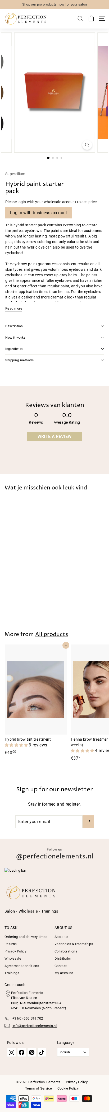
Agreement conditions (21, 966)
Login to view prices (22, 605)
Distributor (62, 958)
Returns (10, 944)
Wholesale (12, 958)
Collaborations (65, 951)
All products (51, 634)
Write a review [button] (55, 436)
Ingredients (14, 349)
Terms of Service (38, 1088)
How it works (15, 337)
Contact (60, 966)
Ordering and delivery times (25, 937)
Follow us (54, 854)
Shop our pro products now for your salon (54, 4)
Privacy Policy (15, 951)
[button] (17, 745)
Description (14, 326)
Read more (13, 308)
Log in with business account (38, 212)
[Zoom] (87, 145)
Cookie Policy (68, 1088)
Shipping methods (19, 360)
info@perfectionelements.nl (34, 1026)
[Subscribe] (88, 821)
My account (63, 973)
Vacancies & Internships (73, 944)
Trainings (11, 973)
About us (61, 937)
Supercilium (15, 174)
